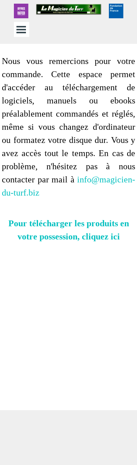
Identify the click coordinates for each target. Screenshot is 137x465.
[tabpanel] (68, 227)
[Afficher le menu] (21, 29)
